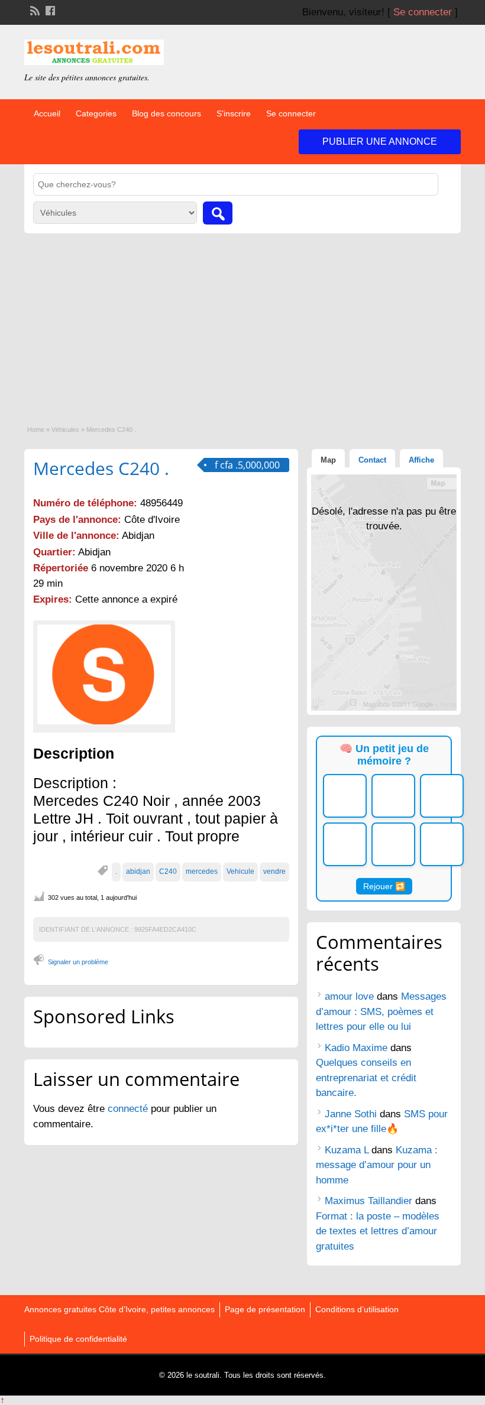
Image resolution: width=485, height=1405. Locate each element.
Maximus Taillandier (368, 1200)
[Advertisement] (242, 322)
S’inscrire (233, 113)
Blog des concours (166, 113)
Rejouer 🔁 (384, 886)
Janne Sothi (351, 1114)
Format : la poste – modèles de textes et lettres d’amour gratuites (377, 1231)
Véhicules (65, 429)
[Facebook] (49, 9)
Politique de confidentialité (78, 1339)
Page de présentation (265, 1309)
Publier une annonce (379, 141)
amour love (349, 996)
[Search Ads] (217, 213)
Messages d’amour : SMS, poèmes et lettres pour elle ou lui (381, 1011)
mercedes (202, 871)
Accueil (47, 113)
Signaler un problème (78, 961)
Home (35, 429)
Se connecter (422, 12)
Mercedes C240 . (101, 468)
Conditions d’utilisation (357, 1309)
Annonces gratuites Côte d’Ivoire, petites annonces (119, 1309)
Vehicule (240, 871)
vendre (274, 871)
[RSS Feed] (33, 9)
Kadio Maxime (356, 1047)
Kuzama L (346, 1150)
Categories (96, 113)
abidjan (138, 871)
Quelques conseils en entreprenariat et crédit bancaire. (366, 1077)
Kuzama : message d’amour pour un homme (377, 1165)
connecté (129, 1108)
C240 (168, 871)
